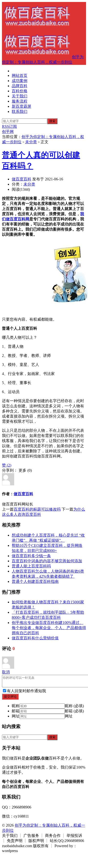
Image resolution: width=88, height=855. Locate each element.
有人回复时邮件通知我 (26, 691)
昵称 (16, 706)
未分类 (31, 142)
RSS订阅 (9, 126)
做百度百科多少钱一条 (31, 556)
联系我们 (19, 111)
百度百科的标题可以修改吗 (37, 509)
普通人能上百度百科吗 (31, 566)
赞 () (6, 465)
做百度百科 (21, 179)
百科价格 (19, 91)
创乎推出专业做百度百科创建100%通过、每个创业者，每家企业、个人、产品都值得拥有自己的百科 (49, 628)
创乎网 (8, 131)
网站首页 (19, 75)
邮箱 (16, 711)
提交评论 (10, 696)
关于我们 (19, 96)
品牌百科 (19, 86)
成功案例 (19, 81)
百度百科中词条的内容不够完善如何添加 (47, 561)
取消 (6, 672)
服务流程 (19, 101)
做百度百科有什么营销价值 (35, 638)
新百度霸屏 (21, 106)
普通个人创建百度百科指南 (35, 581)
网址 (16, 716)
